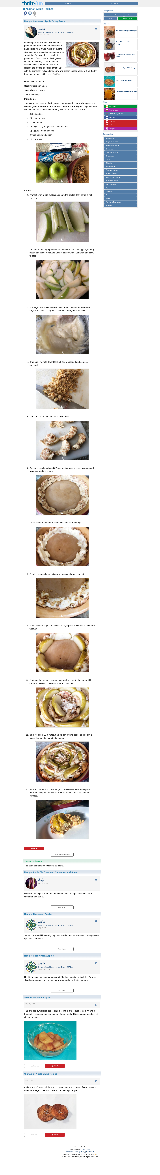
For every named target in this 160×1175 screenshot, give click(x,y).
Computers (109, 149)
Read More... (34, 1066)
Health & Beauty (111, 174)
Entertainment (110, 166)
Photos (108, 198)
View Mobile (86, 1149)
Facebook (111, 117)
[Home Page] (33, 1)
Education (109, 163)
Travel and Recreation (113, 202)
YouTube (111, 125)
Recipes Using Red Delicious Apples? (125, 55)
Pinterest (111, 121)
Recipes (130, 15)
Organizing (109, 188)
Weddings (109, 205)
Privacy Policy (80, 1152)
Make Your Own (111, 184)
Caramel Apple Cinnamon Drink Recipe (126, 93)
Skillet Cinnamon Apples (124, 80)
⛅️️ (96, 1154)
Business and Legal (112, 145)
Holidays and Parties (113, 177)
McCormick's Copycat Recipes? (126, 30)
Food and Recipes (114, 15)
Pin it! (35, 849)
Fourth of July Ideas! (114, 114)
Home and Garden (112, 181)
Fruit (110, 18)
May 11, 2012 (127, 18)
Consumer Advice (112, 152)
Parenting (109, 191)
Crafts (108, 159)
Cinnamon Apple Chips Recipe (126, 68)
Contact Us (90, 1152)
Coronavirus (110, 156)
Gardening (110, 106)
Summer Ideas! (112, 110)
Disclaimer (69, 1152)
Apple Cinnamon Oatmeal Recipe (124, 43)
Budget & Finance (112, 142)
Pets (107, 195)
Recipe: (45, 21)
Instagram (111, 128)
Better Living (110, 138)
